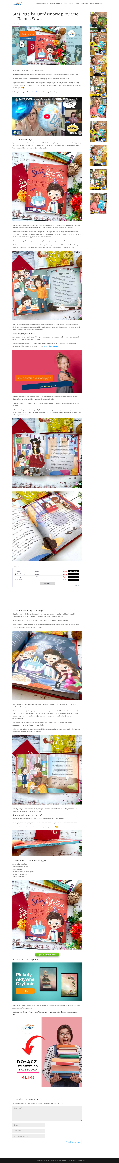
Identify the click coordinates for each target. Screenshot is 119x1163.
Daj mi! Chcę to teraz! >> (52, 346)
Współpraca (84, 3)
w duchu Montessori (34, 23)
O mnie (77, 3)
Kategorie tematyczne (56, 3)
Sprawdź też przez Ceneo (47, 955)
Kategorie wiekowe (41, 3)
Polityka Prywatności (78, 1160)
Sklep (65, 3)
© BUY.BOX (77, 585)
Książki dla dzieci (23, 23)
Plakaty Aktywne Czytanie (25, 959)
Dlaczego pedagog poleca (96, 3)
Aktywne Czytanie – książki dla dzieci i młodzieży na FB (45, 1013)
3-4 (13, 23)
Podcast (71, 3)
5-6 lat (16, 23)
